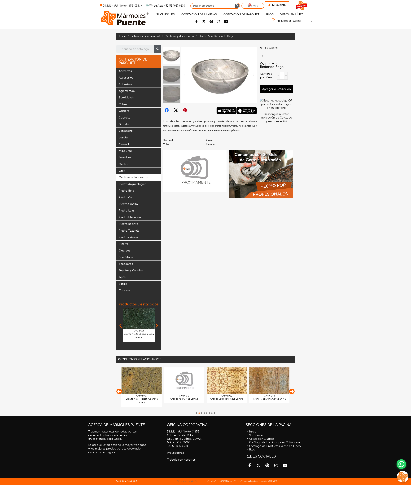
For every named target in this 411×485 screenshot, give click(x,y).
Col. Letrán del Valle (180, 435)
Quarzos (124, 250)
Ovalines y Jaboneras (133, 177)
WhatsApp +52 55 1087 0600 (167, 5)
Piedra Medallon (130, 217)
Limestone (126, 130)
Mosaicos (125, 157)
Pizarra (123, 243)
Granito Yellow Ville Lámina (184, 399)
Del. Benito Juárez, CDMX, (184, 438)
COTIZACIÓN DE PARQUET (241, 14)
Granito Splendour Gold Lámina (226, 399)
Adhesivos (125, 84)
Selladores (126, 264)
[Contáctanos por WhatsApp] (401, 464)
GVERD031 (139, 331)
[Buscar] (237, 6)
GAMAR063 (269, 396)
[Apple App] (226, 110)
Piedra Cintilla (128, 204)
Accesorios (126, 77)
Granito (124, 124)
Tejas (122, 277)
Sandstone (126, 257)
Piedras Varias (128, 237)
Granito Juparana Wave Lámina (269, 399)
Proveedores (175, 452)
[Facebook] (196, 21)
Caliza (123, 104)
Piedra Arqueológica (132, 184)
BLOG (270, 14)
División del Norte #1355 (183, 431)
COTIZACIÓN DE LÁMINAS (199, 14)
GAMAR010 (184, 396)
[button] (120, 325)
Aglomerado (127, 91)
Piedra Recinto (128, 224)
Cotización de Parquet (133, 61)
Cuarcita (124, 117)
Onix (122, 170)
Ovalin (123, 164)
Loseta (123, 137)
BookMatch (126, 97)
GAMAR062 (226, 396)
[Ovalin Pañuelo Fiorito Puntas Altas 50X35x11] (262, 57)
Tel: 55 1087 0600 (177, 446)
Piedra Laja (126, 210)
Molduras (125, 151)
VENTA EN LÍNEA (291, 14)
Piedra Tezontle (129, 230)
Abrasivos (125, 71)
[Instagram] (218, 21)
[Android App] (247, 110)
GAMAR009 (141, 396)
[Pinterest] (211, 21)
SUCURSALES (165, 14)
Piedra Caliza (127, 197)
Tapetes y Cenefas (131, 270)
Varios (123, 283)
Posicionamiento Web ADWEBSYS (263, 481)
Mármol (124, 144)
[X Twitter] (176, 110)
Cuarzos (124, 290)
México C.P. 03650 (178, 442)
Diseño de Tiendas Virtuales (237, 481)
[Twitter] (204, 21)
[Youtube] (226, 21)
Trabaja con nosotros (181, 459)
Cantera (124, 111)
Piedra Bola (126, 190)
